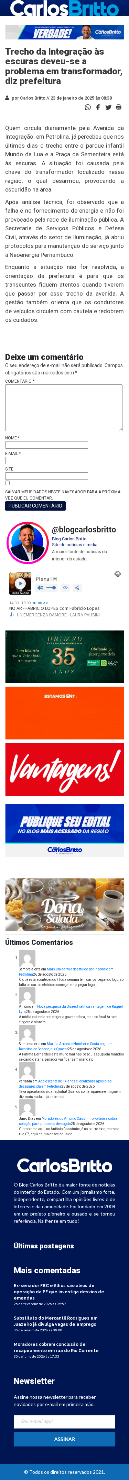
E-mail (13, 453)
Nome (12, 438)
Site (9, 469)
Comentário (19, 381)
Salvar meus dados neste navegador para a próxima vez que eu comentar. (62, 495)
